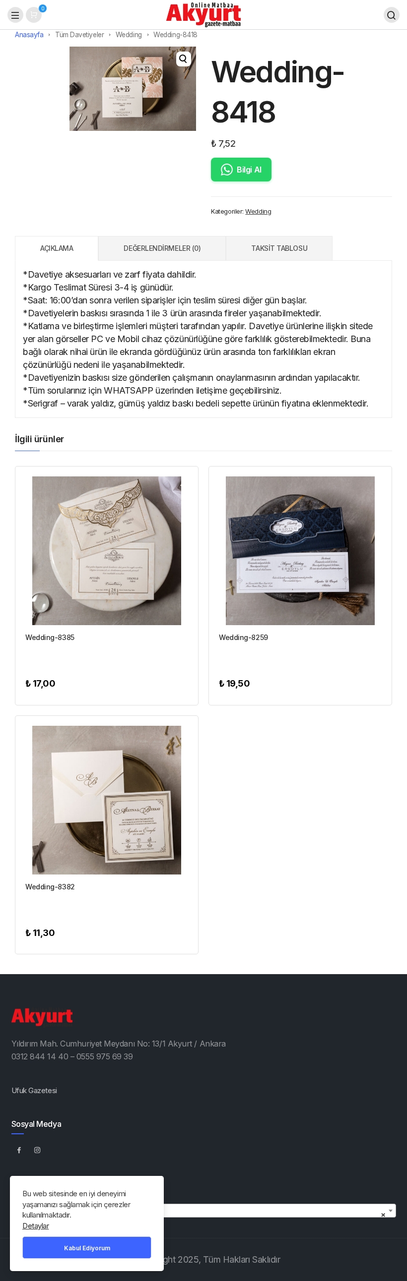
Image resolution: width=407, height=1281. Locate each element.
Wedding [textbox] (201, 1214)
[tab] (56, 248)
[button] (183, 59)
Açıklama (56, 248)
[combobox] (203, 1211)
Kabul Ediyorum (87, 1248)
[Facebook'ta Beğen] (19, 1150)
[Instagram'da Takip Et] (38, 1150)
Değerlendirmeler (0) (162, 248)
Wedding (129, 35)
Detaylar (35, 1225)
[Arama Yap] (392, 15)
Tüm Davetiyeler (79, 35)
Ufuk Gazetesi (34, 1090)
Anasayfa (29, 35)
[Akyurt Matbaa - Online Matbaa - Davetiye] (203, 14)
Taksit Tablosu (279, 248)
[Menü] (15, 15)
